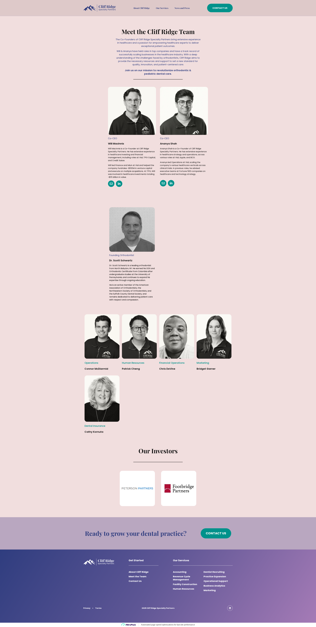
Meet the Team (137, 576)
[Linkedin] (230, 608)
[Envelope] (111, 183)
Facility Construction (185, 584)
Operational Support (216, 581)
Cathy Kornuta (94, 432)
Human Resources (183, 588)
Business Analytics (214, 585)
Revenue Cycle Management (181, 578)
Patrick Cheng (131, 368)
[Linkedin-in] (119, 183)
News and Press (182, 8)
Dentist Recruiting (214, 571)
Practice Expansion (215, 576)
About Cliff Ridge (141, 8)
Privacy (86, 608)
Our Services (162, 8)
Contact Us (135, 581)
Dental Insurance (95, 426)
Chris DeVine (167, 368)
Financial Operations (172, 363)
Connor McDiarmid (96, 368)
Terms (98, 608)
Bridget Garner (206, 368)
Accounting (179, 571)
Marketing (210, 590)
